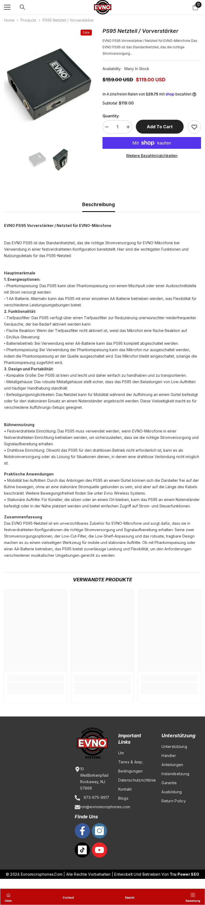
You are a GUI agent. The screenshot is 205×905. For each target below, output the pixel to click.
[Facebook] (82, 830)
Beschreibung (98, 204)
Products (28, 20)
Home (9, 20)
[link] (35, 678)
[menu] (7, 7)
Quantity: (111, 116)
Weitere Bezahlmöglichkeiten (152, 155)
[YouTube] (99, 850)
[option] (49, 83)
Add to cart (160, 126)
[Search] (22, 7)
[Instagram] (99, 830)
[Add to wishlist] (194, 127)
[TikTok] (82, 850)
